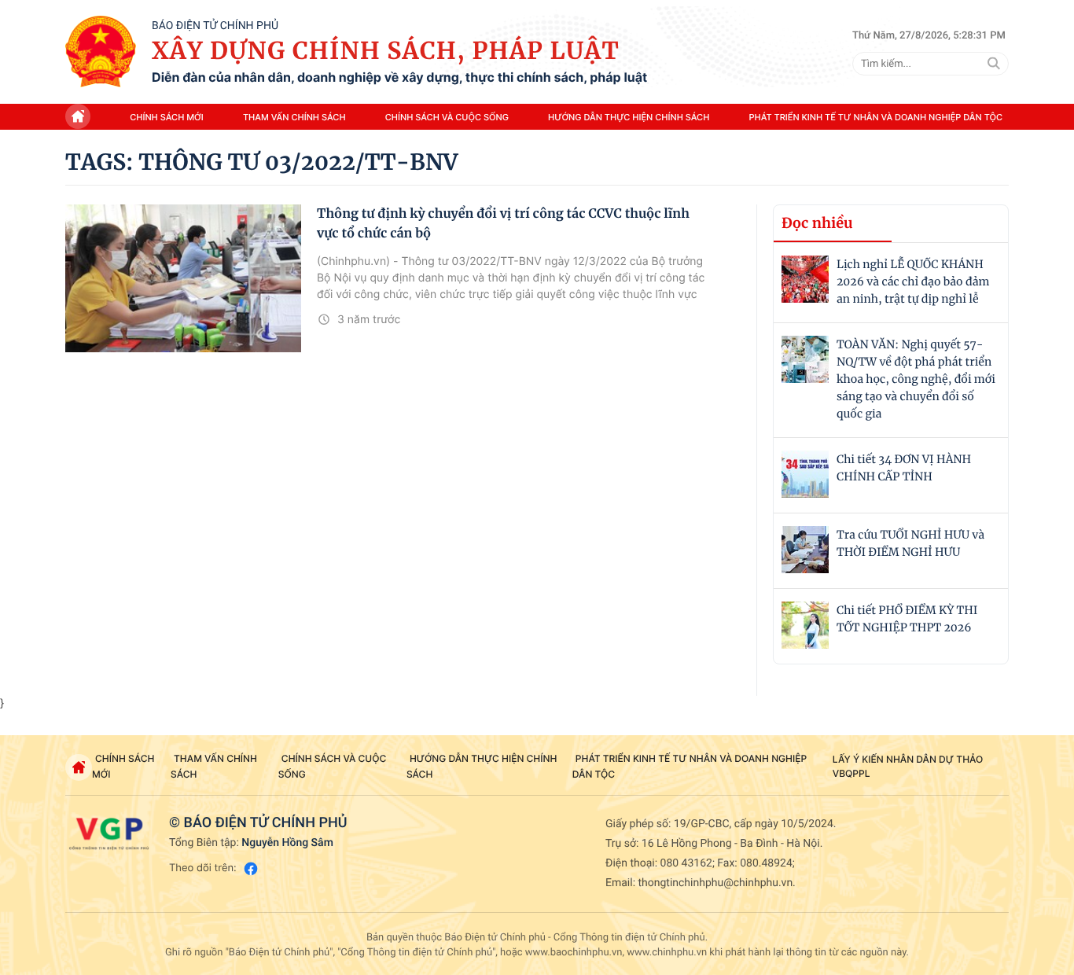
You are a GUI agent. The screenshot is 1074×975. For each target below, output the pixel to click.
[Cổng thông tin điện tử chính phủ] (109, 833)
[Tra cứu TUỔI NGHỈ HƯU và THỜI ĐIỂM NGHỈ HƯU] (805, 549)
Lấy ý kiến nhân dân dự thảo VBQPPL (908, 766)
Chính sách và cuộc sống (447, 117)
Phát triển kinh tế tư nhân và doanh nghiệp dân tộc (875, 117)
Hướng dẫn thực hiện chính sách (628, 117)
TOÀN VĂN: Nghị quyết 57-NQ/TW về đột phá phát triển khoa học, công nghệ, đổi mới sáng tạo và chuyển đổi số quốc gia (916, 379)
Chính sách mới (167, 117)
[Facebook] (251, 868)
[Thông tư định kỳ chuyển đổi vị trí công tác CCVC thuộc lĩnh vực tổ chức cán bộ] (183, 278)
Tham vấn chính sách (294, 117)
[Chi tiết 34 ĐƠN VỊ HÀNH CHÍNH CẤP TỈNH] (805, 474)
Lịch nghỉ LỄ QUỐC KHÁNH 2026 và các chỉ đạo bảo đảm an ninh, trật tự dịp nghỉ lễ (913, 281)
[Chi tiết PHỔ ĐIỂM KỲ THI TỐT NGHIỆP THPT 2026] (805, 625)
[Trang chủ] (100, 52)
